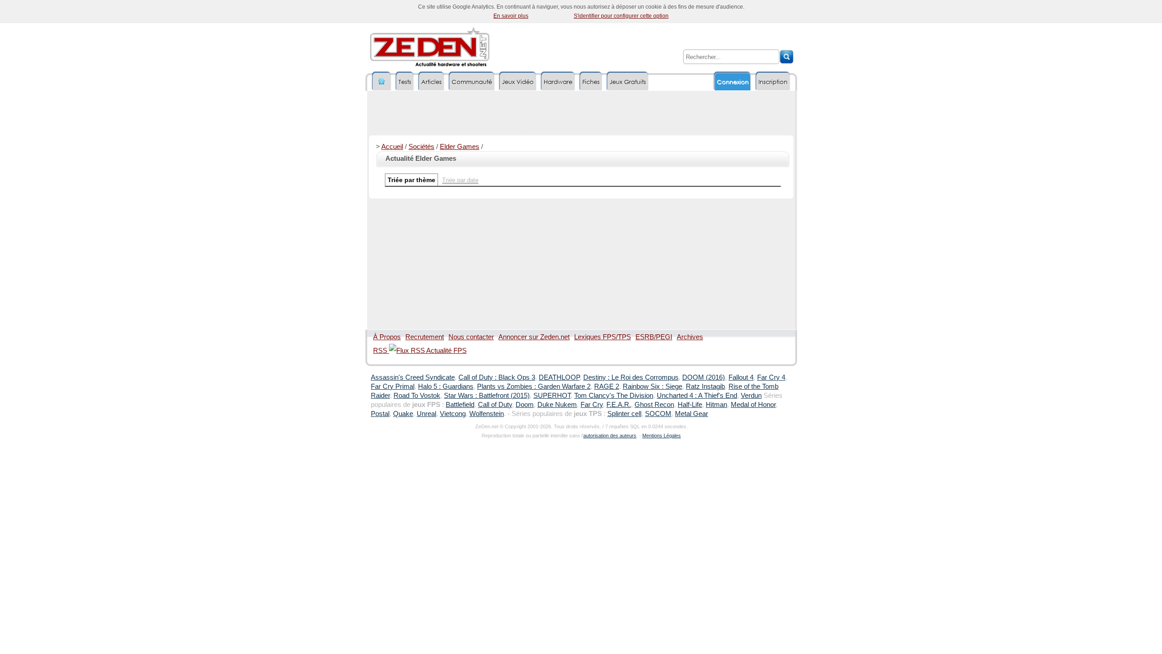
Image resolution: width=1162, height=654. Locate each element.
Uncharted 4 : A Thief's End (697, 395)
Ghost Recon (654, 404)
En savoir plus (510, 16)
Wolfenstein (486, 413)
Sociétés (421, 146)
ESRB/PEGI (653, 337)
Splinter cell (624, 413)
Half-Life (690, 404)
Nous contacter (471, 337)
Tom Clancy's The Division (613, 395)
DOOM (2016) (703, 377)
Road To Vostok (417, 395)
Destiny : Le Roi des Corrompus (631, 377)
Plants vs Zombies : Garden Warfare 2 (534, 386)
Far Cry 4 (771, 377)
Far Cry (592, 404)
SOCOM (658, 413)
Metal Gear (691, 413)
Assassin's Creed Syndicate (413, 377)
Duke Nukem (557, 404)
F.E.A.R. (618, 404)
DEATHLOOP (559, 377)
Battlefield (460, 404)
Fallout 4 (741, 377)
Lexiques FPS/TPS (602, 337)
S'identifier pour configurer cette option (621, 16)
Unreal (426, 413)
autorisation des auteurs (609, 435)
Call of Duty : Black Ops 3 (496, 377)
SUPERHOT (552, 395)
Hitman (716, 404)
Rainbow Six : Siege (652, 386)
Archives (690, 337)
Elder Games (459, 146)
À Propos (387, 337)
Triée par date (460, 180)
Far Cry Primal (392, 386)
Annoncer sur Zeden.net (534, 337)
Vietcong (453, 413)
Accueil (392, 146)
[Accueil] (382, 81)
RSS (381, 350)
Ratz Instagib (705, 386)
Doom (525, 404)
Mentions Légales (661, 435)
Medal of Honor (753, 404)
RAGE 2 (606, 386)
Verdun (751, 395)
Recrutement (424, 337)
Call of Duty (495, 404)
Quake (403, 413)
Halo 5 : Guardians (445, 386)
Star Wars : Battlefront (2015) (487, 395)
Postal (380, 413)
